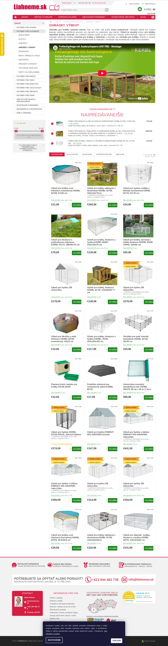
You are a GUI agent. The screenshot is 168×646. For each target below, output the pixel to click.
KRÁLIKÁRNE (24, 35)
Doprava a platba (67, 17)
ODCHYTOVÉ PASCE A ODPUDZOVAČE (26, 100)
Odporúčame (56, 154)
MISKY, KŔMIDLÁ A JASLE (29, 56)
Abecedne (120, 154)
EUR (153, 14)
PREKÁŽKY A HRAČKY (28, 64)
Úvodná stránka (16, 17)
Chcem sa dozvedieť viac (101, 109)
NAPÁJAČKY (24, 60)
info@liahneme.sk (33, 602)
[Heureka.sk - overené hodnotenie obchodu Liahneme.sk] (138, 597)
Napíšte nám (54, 618)
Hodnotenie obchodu (123, 17)
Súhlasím (116, 641)
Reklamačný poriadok (58, 610)
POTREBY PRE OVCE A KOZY (29, 88)
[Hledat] (107, 10)
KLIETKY (22, 39)
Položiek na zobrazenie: (29, 136)
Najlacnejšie (72, 154)
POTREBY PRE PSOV (25, 80)
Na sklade (21, 123)
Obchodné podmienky (94, 17)
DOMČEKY (23, 43)
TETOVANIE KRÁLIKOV (28, 68)
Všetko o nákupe (43, 17)
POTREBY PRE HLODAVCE (28, 31)
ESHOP (25, 17)
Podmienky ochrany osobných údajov (64, 613)
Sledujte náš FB (33, 612)
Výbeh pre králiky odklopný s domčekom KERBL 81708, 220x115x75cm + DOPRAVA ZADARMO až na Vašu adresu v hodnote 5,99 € (101, 132)
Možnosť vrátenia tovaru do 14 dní (63, 607)
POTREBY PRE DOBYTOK (27, 84)
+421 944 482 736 (33, 608)
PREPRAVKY (24, 51)
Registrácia (150, 4)
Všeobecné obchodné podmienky (62, 604)
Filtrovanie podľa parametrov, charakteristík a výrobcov (28, 147)
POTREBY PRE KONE (26, 95)
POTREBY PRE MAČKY (26, 76)
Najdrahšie (87, 154)
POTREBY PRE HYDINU (26, 27)
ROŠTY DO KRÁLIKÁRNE (29, 72)
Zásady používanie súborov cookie (63, 615)
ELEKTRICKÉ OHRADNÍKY (27, 105)
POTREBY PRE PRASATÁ (27, 92)
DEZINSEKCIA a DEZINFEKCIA (29, 109)
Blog (143, 17)
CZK (149, 14)
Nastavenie (54, 640)
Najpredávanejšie (104, 154)
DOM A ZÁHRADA (24, 113)
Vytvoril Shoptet (149, 641)
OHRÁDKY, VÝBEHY (27, 47)
